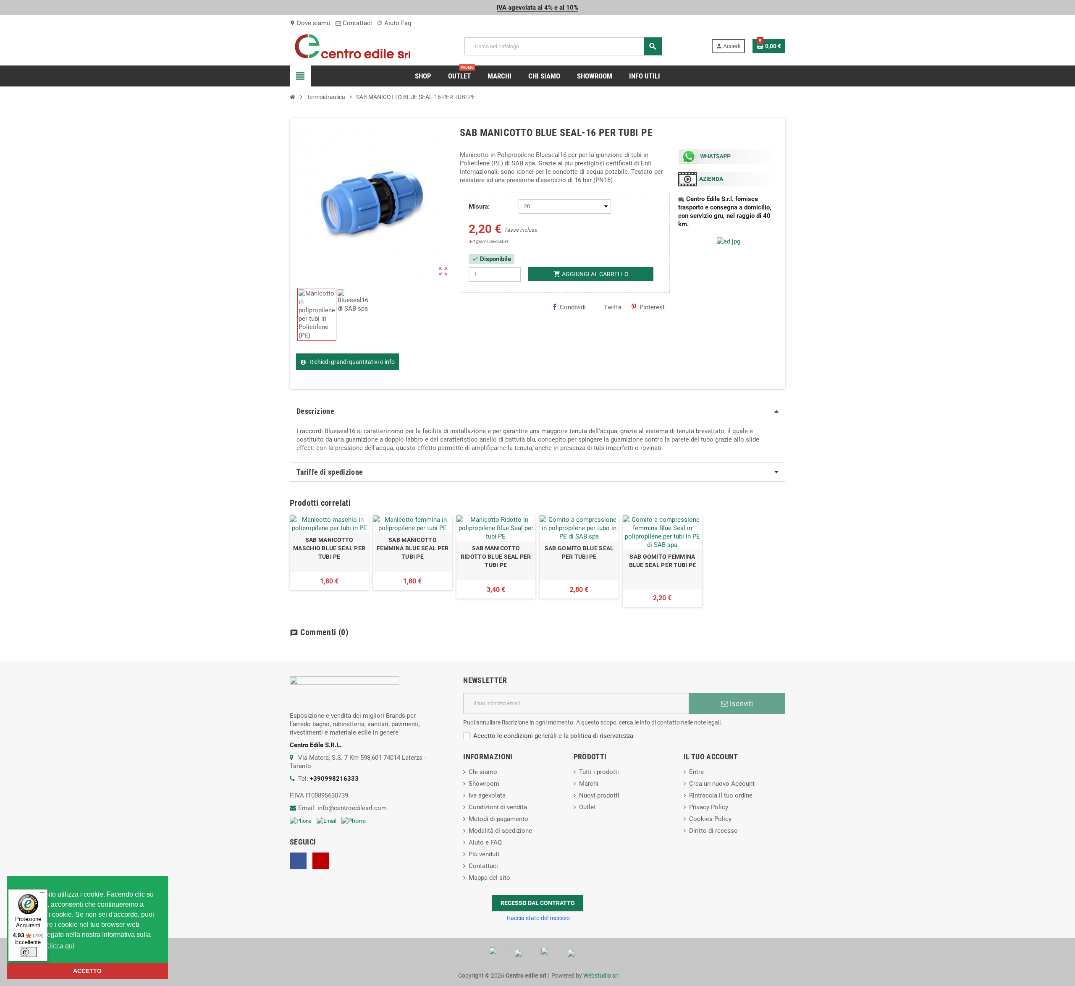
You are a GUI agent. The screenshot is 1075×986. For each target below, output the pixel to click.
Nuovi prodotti (599, 795)
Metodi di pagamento (498, 819)
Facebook (298, 861)
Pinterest (652, 307)
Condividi (573, 307)
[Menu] (42, 894)
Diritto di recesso (713, 830)
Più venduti (484, 854)
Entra (696, 772)
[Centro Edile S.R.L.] (352, 46)
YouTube (320, 861)
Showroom (484, 783)
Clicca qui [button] (59, 945)
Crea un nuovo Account (722, 783)
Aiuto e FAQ (485, 842)
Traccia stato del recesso (538, 918)
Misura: (479, 206)
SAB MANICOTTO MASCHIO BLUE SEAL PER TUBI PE (329, 548)
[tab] (537, 411)
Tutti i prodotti (599, 772)
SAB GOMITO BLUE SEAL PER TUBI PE (579, 552)
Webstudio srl (601, 975)
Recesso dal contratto (538, 903)
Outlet (587, 807)
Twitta (612, 307)
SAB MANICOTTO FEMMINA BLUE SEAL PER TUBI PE (413, 548)
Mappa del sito (489, 877)
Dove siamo (310, 23)
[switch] (28, 952)
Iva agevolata (487, 795)
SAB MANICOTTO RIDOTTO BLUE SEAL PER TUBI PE (496, 556)
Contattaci (356, 23)
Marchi (588, 783)
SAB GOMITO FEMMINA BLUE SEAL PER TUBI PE (662, 560)
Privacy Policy (708, 807)
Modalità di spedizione (500, 830)
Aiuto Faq (394, 23)
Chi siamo (483, 772)
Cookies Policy (710, 819)
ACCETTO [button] (87, 971)
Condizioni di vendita (498, 807)
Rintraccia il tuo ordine (720, 795)
